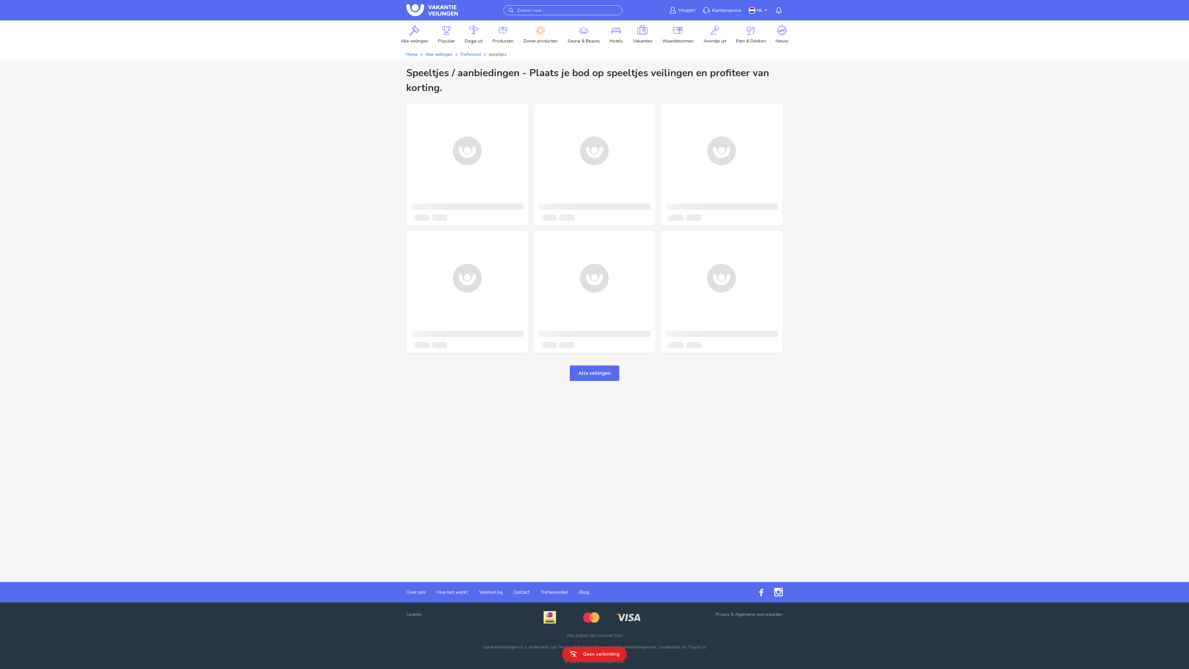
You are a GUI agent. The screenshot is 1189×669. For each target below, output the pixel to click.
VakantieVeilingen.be (635, 647)
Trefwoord (470, 54)
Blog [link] (584, 592)
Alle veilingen (438, 54)
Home (412, 54)
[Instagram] (773, 592)
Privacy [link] (723, 614)
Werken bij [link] (491, 592)
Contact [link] (521, 592)
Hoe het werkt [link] (452, 592)
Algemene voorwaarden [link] (759, 614)
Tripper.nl (697, 647)
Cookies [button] (414, 614)
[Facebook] (755, 592)
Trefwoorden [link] (554, 592)
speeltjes (498, 54)
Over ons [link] (416, 592)
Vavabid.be (669, 647)
